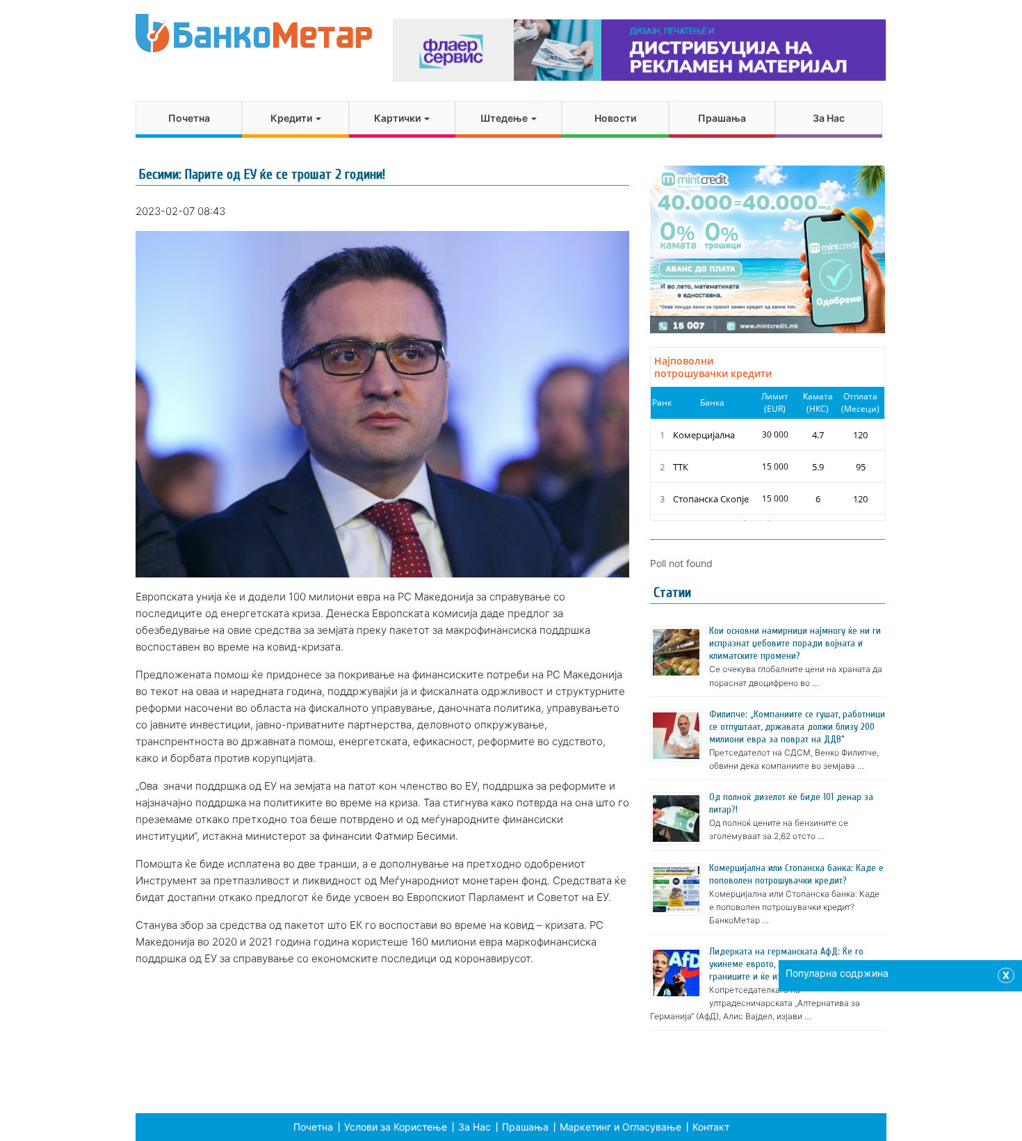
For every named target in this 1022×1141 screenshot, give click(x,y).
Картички (398, 118)
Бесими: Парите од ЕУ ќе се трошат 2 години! (262, 174)
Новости (615, 118)
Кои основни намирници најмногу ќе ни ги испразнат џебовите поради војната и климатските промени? (795, 643)
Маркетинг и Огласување (620, 1127)
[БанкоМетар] (254, 33)
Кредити (292, 118)
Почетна (189, 118)
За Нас (829, 118)
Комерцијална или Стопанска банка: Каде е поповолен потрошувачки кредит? (796, 874)
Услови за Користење (395, 1127)
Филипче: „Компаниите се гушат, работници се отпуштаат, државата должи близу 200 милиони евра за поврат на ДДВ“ (797, 726)
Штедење (505, 118)
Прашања (722, 118)
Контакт (710, 1127)
